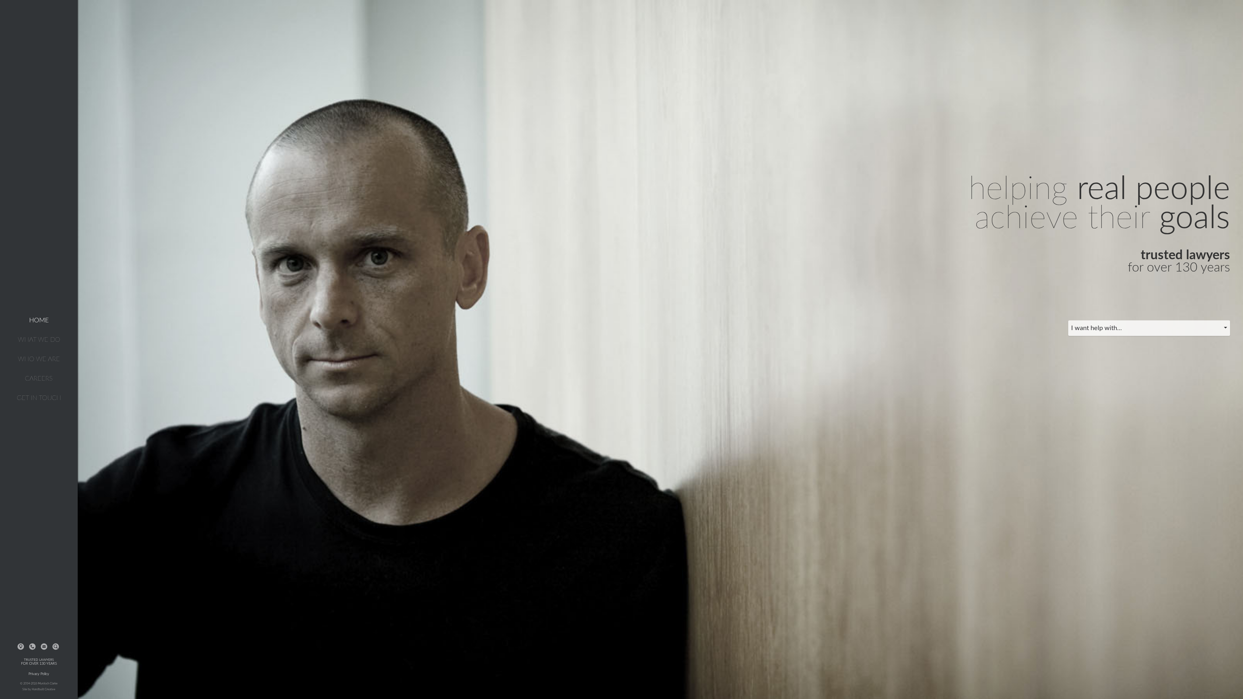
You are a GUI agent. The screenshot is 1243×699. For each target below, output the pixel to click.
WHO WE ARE (39, 359)
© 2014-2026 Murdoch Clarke (39, 683)
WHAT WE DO (39, 340)
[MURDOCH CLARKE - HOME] (39, 32)
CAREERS (39, 378)
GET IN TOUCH (39, 398)
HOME (39, 320)
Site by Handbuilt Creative (38, 689)
